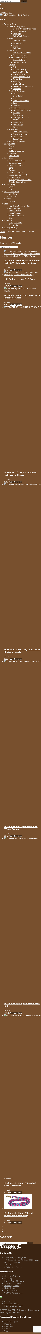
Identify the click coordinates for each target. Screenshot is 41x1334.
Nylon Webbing (19, 31)
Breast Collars (19, 60)
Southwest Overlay (21, 72)
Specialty (16, 81)
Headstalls (13, 50)
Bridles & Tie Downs (17, 91)
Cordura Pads (14, 177)
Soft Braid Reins (19, 41)
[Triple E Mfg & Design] (14, 15)
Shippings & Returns (12, 1276)
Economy (17, 88)
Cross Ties (17, 139)
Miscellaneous (14, 108)
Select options (16, 270)
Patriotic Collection (16, 215)
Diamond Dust (19, 74)
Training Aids (18, 115)
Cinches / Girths (19, 62)
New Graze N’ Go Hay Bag (19, 206)
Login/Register (6, 12)
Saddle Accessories (20, 132)
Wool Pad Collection (17, 165)
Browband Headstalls (22, 53)
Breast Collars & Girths (18, 57)
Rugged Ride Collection (22, 110)
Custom (7, 199)
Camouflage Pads (16, 172)
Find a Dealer (9, 1288)
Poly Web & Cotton (21, 36)
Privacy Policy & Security (14, 1281)
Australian (17, 120)
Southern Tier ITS (16, 1312)
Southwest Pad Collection (19, 175)
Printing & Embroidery (13, 1306)
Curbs (15, 103)
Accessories (13, 129)
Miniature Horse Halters (23, 86)
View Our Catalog (11, 1290)
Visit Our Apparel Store (13, 1293)
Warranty (8, 1278)
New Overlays (14, 208)
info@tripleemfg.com (13, 1267)
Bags (11, 167)
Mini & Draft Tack (11, 191)
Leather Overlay (19, 69)
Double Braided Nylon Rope (24, 29)
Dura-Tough (18, 96)
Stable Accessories (20, 134)
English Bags (14, 153)
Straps (15, 127)
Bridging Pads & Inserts (18, 182)
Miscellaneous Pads (17, 160)
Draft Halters (18, 84)
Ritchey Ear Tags (11, 227)
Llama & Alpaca (15, 213)
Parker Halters (15, 211)
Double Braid (18, 43)
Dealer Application (11, 1285)
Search (24, 1)
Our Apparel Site (15, 223)
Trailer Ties (18, 136)
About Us (8, 220)
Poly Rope (17, 33)
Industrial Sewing (11, 1303)
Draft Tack (13, 196)
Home (2, 231)
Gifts (11, 218)
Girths (11, 146)
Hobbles (16, 112)
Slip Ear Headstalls (20, 55)
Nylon (15, 45)
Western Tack (10, 24)
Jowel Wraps (18, 124)
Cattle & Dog (9, 184)
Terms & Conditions (12, 1283)
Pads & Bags (9, 158)
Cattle (11, 187)
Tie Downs (17, 105)
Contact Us (13, 225)
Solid (15, 67)
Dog (10, 189)
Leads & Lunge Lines (17, 26)
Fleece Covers (18, 122)
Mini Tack (13, 194)
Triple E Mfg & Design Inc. (17, 1310)
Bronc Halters (18, 79)
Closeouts (13, 170)
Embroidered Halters (21, 77)
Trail (15, 93)
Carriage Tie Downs (21, 117)
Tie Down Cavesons (21, 100)
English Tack (9, 144)
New (6, 203)
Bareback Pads (15, 163)
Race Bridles (14, 156)
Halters (12, 65)
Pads (11, 148)
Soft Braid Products (17, 141)
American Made (10, 1301)
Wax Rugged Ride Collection (20, 179)
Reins (11, 38)
